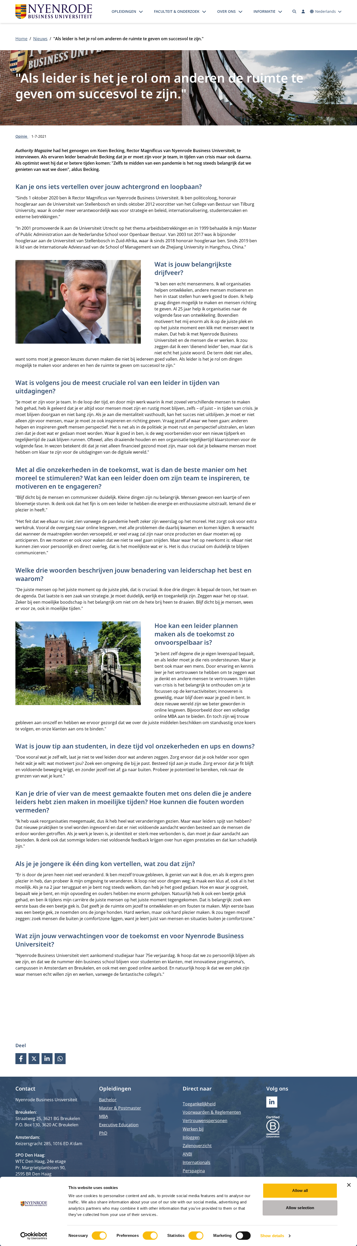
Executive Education (119, 1125)
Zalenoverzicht (197, 1146)
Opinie (21, 136)
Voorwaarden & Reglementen (212, 1112)
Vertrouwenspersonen (205, 1120)
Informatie (264, 11)
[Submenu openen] (140, 11)
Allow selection (300, 1207)
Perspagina (194, 1171)
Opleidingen (124, 11)
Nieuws (40, 39)
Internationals (196, 1162)
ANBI (187, 1154)
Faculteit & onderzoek (176, 11)
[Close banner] (349, 1185)
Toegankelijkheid (199, 1104)
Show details (272, 1235)
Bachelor (108, 1100)
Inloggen (191, 1137)
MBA (103, 1116)
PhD (103, 1133)
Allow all (300, 1190)
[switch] (150, 1235)
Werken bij (193, 1129)
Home (21, 39)
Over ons (226, 11)
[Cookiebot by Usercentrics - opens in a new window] (34, 1236)
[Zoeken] (294, 11)
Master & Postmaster (120, 1108)
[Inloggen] (303, 11)
